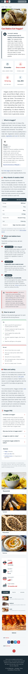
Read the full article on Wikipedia (11, 164)
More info (16, 665)
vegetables (9, 136)
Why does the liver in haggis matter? (12, 431)
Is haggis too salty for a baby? (10, 436)
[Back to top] (14, 650)
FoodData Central (8, 456)
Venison (17, 285)
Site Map (17, 668)
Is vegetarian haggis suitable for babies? (11, 442)
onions (9, 299)
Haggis (6, 451)
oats (25, 389)
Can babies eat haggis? (9, 414)
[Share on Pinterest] (18, 642)
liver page (7, 170)
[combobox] (22, 1)
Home (2, 6)
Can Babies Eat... (10, 668)
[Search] (26, 1)
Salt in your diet (8, 453)
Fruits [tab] (14, 592)
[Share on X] (12, 642)
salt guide (21, 376)
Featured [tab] (5, 592)
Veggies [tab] (22, 592)
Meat (6, 6)
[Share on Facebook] (8, 642)
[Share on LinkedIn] (15, 642)
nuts (16, 136)
